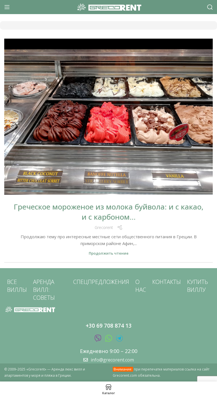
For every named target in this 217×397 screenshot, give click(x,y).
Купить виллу (197, 286)
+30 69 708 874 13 (109, 325)
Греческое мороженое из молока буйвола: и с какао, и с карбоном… (108, 212)
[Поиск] (210, 7)
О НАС (140, 286)
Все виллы (17, 286)
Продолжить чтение (109, 253)
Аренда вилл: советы (44, 289)
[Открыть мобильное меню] (7, 7)
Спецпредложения (101, 282)
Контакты (166, 282)
